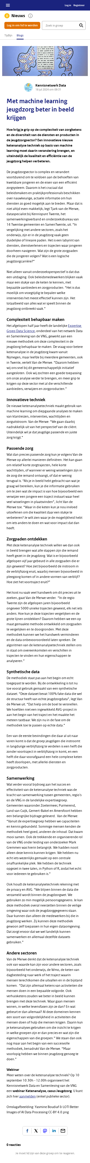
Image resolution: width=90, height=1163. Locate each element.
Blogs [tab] (20, 35)
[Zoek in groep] (81, 25)
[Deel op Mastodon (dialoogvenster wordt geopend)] (45, 1130)
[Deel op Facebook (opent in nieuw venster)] (27, 1130)
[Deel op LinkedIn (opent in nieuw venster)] (54, 1130)
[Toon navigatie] (8, 5)
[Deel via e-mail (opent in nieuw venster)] (63, 1130)
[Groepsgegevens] (30, 15)
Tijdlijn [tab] (8, 35)
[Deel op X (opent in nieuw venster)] (36, 1130)
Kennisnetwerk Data (50, 85)
